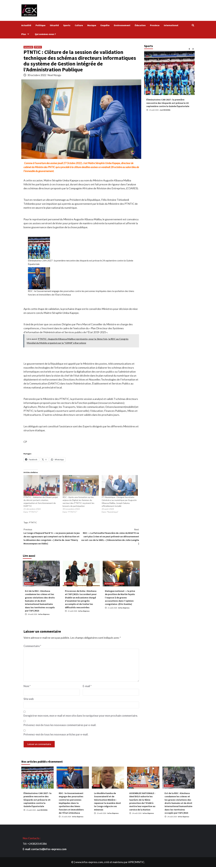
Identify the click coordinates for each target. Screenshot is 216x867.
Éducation (140, 25)
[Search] (193, 25)
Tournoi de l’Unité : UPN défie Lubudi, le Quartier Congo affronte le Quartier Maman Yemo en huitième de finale (169, 103)
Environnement (122, 25)
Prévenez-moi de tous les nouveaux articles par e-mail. (56, 734)
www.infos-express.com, (89, 862)
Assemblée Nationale (138, 786)
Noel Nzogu (54, 75)
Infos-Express (44, 614)
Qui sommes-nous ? (46, 34)
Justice (62, 786)
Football (150, 92)
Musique (91, 25)
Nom (27, 686)
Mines (96, 786)
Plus (23, 34)
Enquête (105, 25)
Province (154, 25)
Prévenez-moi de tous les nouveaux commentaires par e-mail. (60, 725)
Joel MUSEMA (165, 110)
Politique (40, 25)
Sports (66, 25)
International (171, 25)
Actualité (26, 25)
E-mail (87, 686)
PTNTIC (38, 47)
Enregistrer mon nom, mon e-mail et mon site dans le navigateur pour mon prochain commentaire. (81, 715)
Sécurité (54, 25)
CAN (25, 786)
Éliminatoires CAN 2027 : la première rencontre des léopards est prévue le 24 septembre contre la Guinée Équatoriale (80, 262)
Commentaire (32, 646)
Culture (79, 25)
